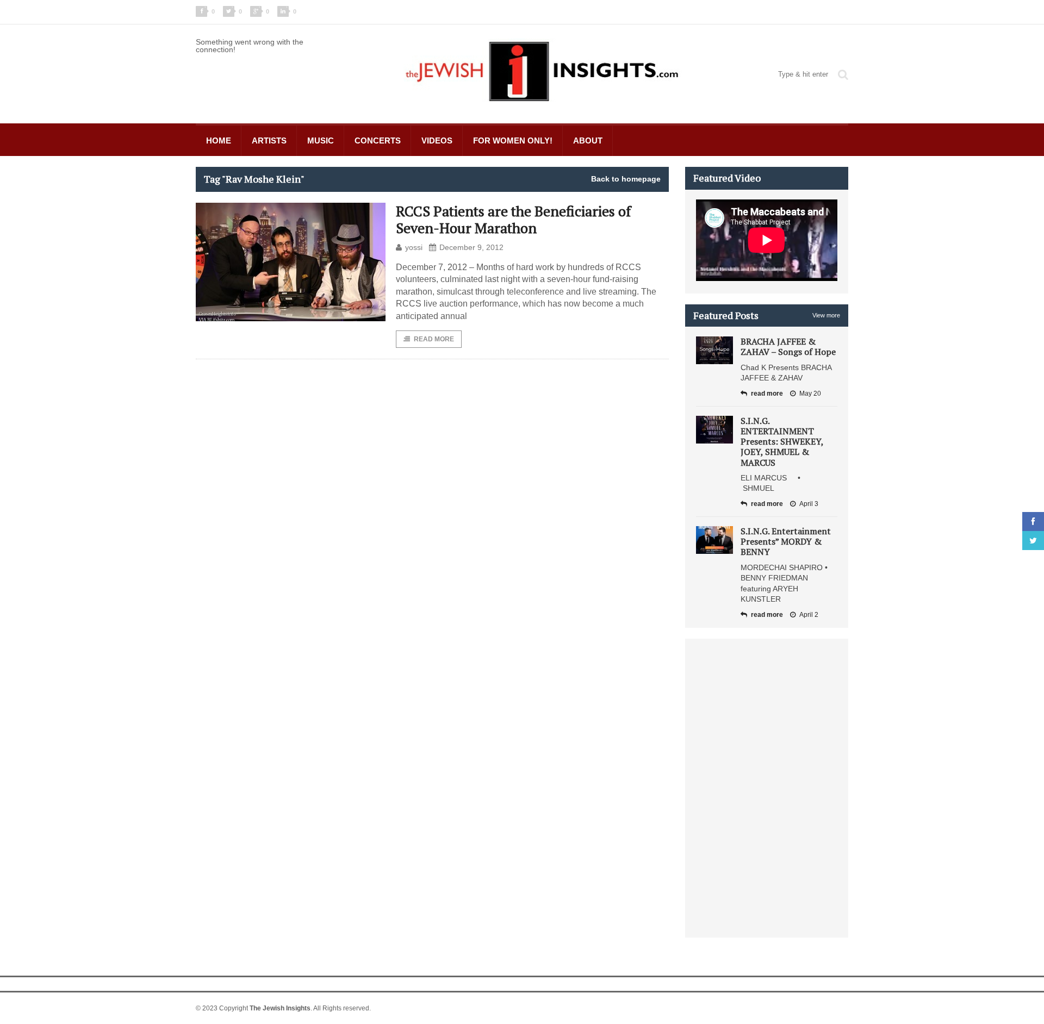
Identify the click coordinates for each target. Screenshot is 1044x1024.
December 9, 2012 (471, 247)
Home (218, 140)
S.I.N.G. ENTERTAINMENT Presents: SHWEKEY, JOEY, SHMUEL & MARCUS (782, 442)
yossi (413, 247)
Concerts (378, 140)
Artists (269, 140)
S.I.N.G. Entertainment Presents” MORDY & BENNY (786, 541)
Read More (434, 339)
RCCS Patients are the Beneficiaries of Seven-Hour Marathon (513, 219)
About (587, 140)
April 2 (808, 614)
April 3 (808, 504)
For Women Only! (512, 140)
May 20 (810, 393)
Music (320, 140)
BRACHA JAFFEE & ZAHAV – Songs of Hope (788, 346)
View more (826, 315)
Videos (436, 140)
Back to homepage (626, 179)
